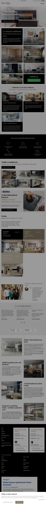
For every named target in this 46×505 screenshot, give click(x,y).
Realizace (3, 433)
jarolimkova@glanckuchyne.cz (38, 450)
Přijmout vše (19, 502)
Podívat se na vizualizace (7, 167)
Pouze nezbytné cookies (8, 502)
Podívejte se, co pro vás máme (9, 21)
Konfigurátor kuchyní (5, 435)
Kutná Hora (3, 470)
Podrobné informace (34, 497)
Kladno (24, 460)
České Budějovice (4, 460)
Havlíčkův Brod (26, 466)
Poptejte (3, 412)
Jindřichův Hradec (26, 470)
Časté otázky (3, 437)
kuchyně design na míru (39, 350)
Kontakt (2, 440)
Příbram (2, 466)
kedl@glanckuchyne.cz (20, 450)
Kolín (24, 464)
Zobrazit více (3, 316)
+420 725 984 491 (20, 448)
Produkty (3, 431)
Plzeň (24, 459)
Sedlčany (3, 459)
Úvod (2, 428)
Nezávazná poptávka (34, 80)
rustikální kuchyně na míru (36, 352)
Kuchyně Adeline (13, 371)
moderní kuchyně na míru (39, 349)
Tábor (2, 464)
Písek (2, 468)
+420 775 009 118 (36, 448)
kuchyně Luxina (14, 368)
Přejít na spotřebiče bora (8, 209)
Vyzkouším (16, 232)
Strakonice (25, 468)
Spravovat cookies (41, 499)
